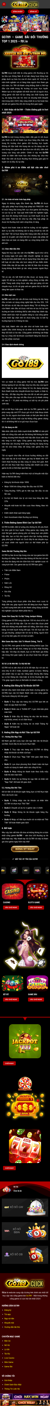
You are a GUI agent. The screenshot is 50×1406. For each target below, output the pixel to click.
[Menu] (4, 4)
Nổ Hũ (7, 1328)
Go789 (29, 1279)
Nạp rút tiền (9, 1301)
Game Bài (8, 1349)
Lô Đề (6, 1332)
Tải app (7, 1297)
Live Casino (9, 1341)
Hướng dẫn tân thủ (12, 1310)
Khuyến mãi (9, 1306)
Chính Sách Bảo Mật (12, 1368)
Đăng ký (7, 1293)
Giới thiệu (8, 1363)
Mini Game (8, 1345)
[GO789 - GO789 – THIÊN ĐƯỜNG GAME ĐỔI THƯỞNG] (25, 4)
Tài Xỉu (7, 1337)
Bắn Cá (7, 1324)
